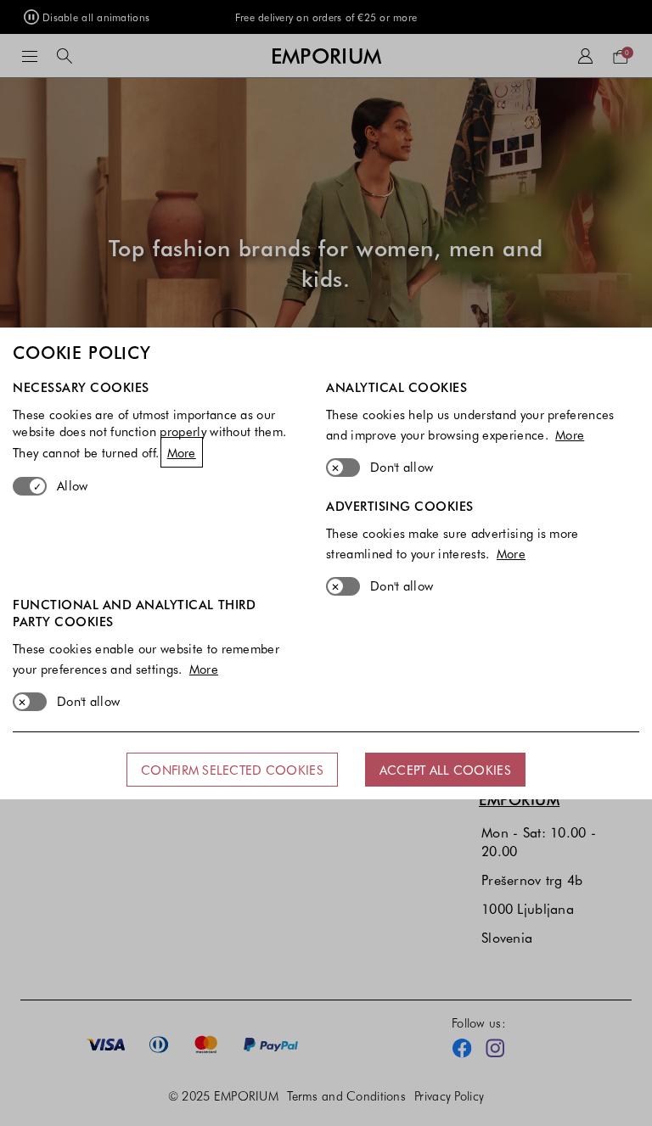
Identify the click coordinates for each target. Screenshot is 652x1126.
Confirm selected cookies (232, 769)
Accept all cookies (445, 769)
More (181, 452)
